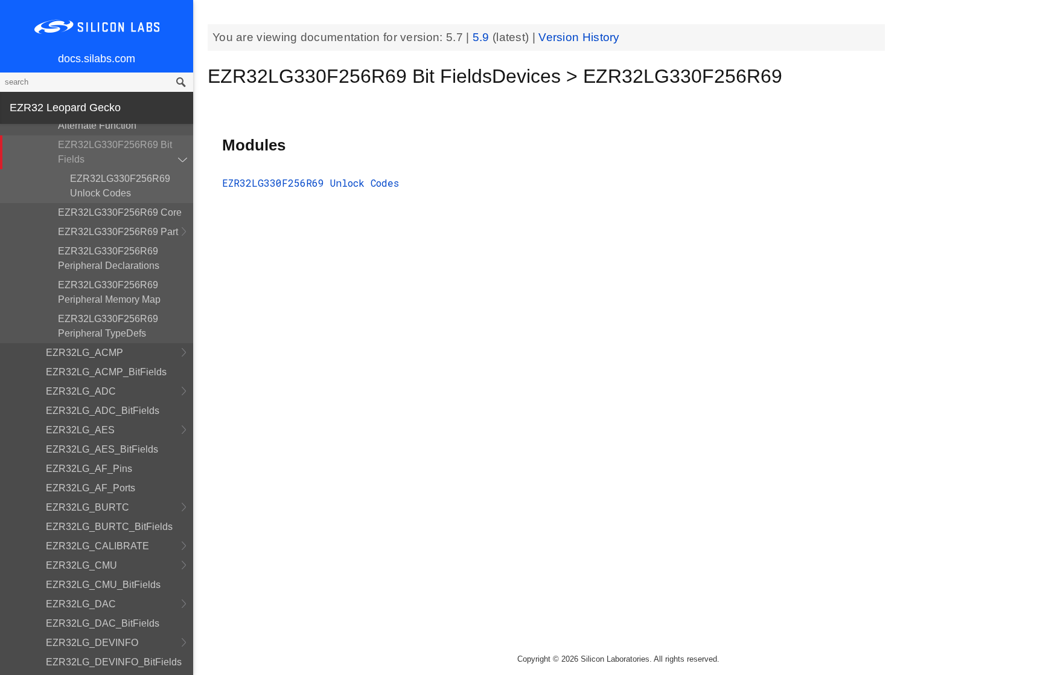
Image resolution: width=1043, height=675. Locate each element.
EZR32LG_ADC (81, 391)
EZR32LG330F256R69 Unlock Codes (120, 185)
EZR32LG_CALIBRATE (97, 546)
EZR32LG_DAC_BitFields (102, 623)
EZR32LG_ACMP (84, 352)
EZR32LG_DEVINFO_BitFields (114, 662)
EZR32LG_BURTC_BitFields (109, 527)
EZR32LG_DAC (81, 604)
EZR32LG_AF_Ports (90, 488)
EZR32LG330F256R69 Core (120, 212)
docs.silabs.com (96, 59)
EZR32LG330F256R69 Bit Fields (115, 152)
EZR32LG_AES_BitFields (102, 449)
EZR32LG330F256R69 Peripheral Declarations (108, 258)
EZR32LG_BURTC (87, 507)
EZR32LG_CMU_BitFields (103, 585)
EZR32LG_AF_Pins (89, 468)
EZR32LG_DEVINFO (92, 643)
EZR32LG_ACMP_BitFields (106, 372)
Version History (579, 37)
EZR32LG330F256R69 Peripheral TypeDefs (108, 326)
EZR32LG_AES (80, 430)
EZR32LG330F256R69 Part (118, 232)
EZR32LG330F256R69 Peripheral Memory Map (109, 292)
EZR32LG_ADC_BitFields (102, 410)
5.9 (483, 37)
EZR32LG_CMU (81, 565)
